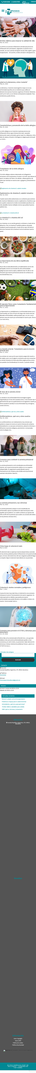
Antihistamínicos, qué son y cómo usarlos (15, 416)
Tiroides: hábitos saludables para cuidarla (13, 707)
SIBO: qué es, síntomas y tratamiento (12, 709)
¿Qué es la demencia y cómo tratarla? (13, 82)
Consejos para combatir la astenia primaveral (16, 459)
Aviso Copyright (18, 1039)
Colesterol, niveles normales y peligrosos (15, 587)
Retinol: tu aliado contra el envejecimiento (13, 699)
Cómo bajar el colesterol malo (11, 546)
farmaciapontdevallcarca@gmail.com (10, 680)
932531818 (3, 675)
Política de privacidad (18, 1045)
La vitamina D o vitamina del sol (11, 218)
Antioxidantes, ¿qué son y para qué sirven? (13, 704)
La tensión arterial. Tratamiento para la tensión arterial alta (17, 350)
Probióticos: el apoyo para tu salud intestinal (14, 702)
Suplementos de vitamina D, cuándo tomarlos (16, 193)
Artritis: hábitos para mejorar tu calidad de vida (17, 41)
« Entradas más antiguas (7, 652)
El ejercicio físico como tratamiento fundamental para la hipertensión (18, 305)
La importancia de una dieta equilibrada (14, 261)
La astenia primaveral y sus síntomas (13, 503)
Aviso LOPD (18, 1041)
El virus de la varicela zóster (10, 392)
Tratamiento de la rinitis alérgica (12, 169)
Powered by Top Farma (21, 1067)
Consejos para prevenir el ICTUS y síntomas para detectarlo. (18, 631)
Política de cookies (18, 1043)
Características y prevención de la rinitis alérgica (17, 125)
